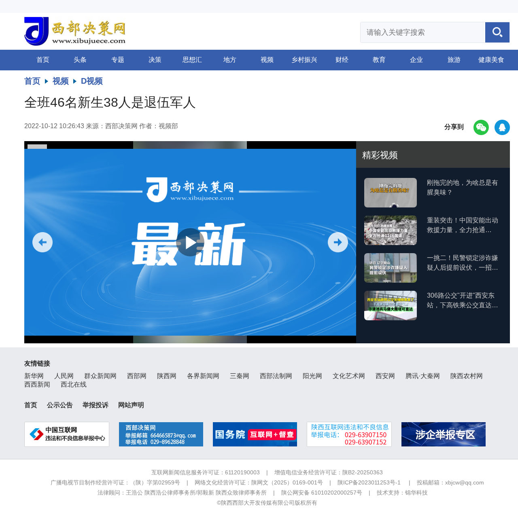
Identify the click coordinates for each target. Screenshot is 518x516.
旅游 (454, 59)
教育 (379, 59)
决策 (155, 59)
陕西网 (166, 375)
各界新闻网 (203, 375)
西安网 (385, 375)
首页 (42, 59)
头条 (80, 59)
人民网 (64, 375)
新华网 (34, 375)
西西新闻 (37, 384)
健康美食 (491, 59)
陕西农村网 (466, 375)
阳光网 (312, 375)
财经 (341, 59)
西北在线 (74, 384)
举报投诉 (95, 405)
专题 (117, 59)
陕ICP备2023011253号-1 (369, 482)
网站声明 (131, 405)
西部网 (136, 375)
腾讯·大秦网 (422, 375)
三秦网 (239, 375)
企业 (416, 59)
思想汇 (192, 59)
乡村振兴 (304, 59)
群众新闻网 (100, 375)
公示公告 (60, 405)
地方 (229, 59)
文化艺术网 (349, 375)
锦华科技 (416, 492)
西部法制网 (276, 375)
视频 (267, 59)
